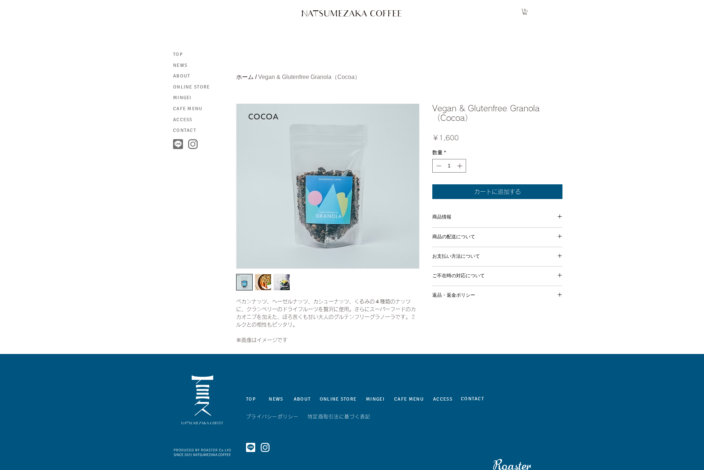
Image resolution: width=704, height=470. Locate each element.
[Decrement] (438, 165)
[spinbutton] (449, 165)
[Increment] (460, 165)
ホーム (245, 77)
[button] (524, 12)
